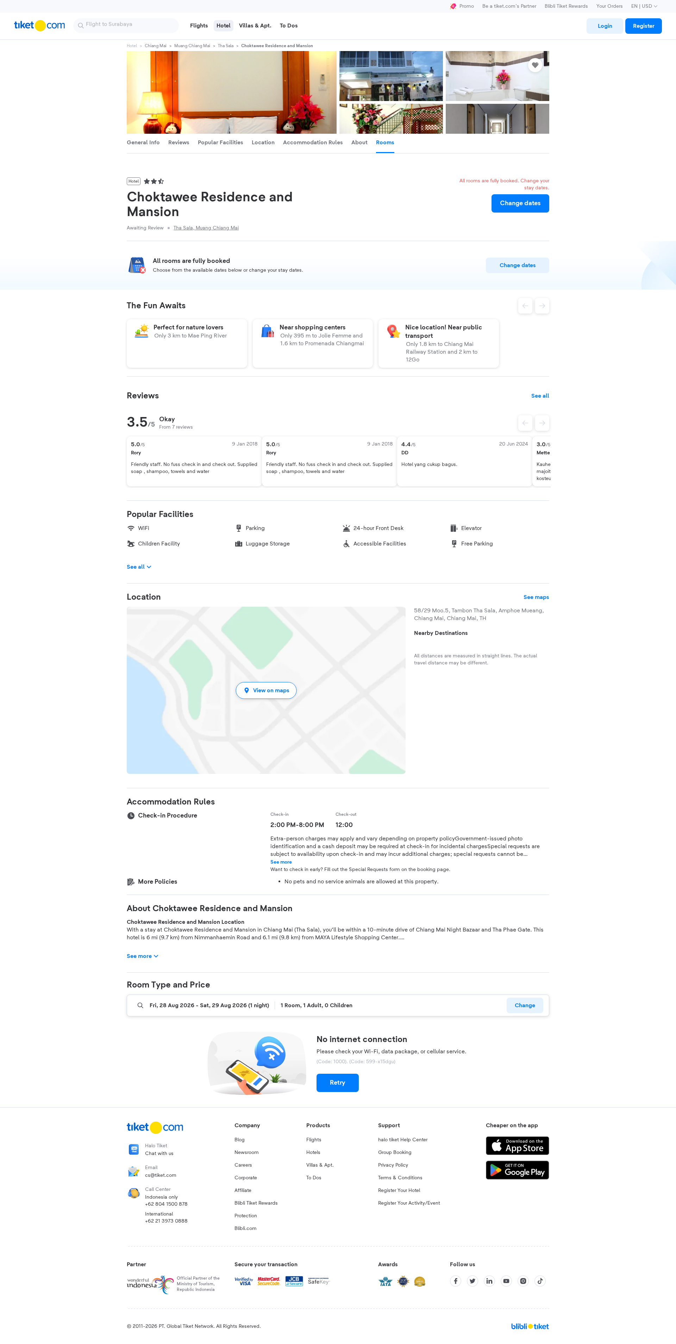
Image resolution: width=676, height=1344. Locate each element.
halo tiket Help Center (402, 1140)
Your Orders (609, 6)
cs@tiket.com (160, 1175)
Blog (239, 1140)
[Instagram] (523, 1281)
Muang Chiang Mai (192, 46)
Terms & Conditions (400, 1178)
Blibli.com (245, 1228)
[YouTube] (506, 1281)
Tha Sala (225, 46)
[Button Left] (525, 423)
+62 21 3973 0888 (166, 1221)
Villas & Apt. (320, 1165)
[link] (605, 26)
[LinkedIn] (489, 1281)
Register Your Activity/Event (409, 1203)
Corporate (245, 1178)
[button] (266, 690)
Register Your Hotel (399, 1190)
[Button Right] (542, 423)
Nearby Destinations (441, 633)
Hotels (313, 1152)
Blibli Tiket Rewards (566, 6)
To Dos (313, 1178)
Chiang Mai (156, 46)
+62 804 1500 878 (166, 1204)
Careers (243, 1165)
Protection (245, 1216)
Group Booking (395, 1152)
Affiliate (242, 1190)
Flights (313, 1140)
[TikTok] (540, 1281)
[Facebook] (455, 1281)
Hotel (132, 46)
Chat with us (159, 1153)
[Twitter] (472, 1281)
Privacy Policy (393, 1165)
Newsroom (246, 1152)
